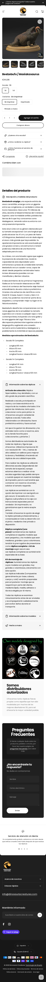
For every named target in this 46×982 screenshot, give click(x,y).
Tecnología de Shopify (34, 965)
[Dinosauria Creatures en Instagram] (9, 924)
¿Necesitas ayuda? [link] (36, 156)
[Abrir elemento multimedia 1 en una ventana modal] (40, 21)
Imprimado (25, 102)
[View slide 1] (19, 849)
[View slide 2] (21, 849)
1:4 (14, 90)
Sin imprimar (9, 102)
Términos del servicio (37, 969)
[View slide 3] (24, 849)
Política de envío (11, 972)
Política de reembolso (9, 969)
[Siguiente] (42, 2)
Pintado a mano (11, 109)
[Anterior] (3, 2)
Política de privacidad (23, 969)
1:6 (5, 90)
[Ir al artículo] (5, 64)
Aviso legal (36, 972)
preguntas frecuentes (18, 749)
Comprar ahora (23, 125)
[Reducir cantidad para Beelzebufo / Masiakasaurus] (4, 118)
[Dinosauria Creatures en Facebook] (3, 924)
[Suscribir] (40, 915)
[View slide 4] (27, 849)
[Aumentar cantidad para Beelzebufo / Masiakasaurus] (14, 118)
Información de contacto (24, 972)
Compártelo (10, 156)
